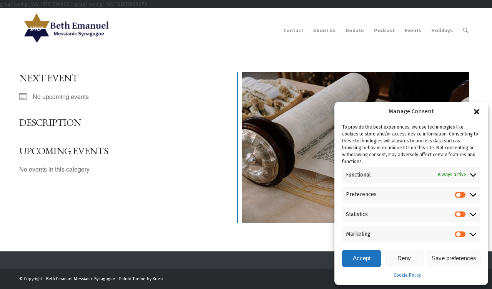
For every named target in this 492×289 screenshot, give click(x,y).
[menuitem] (293, 30)
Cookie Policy (407, 275)
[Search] (465, 30)
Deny (404, 258)
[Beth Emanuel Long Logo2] (64, 30)
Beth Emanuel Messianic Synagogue (80, 278)
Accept (362, 258)
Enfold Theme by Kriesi (141, 278)
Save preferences (454, 258)
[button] (476, 112)
